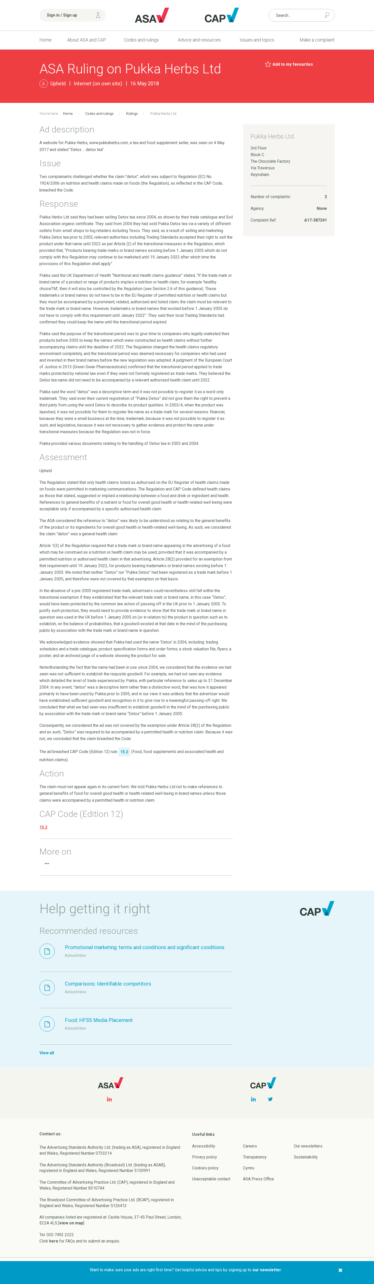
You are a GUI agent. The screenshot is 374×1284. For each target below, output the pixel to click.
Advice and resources (199, 40)
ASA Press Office (258, 1179)
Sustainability (306, 1157)
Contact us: (50, 1133)
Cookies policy (205, 1168)
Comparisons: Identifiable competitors (108, 984)
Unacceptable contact (211, 1179)
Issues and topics (257, 40)
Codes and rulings (141, 40)
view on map (71, 1223)
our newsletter (266, 1269)
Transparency (255, 1157)
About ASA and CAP (86, 40)
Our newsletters (308, 1146)
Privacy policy (204, 1157)
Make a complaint (317, 40)
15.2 (43, 827)
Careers (250, 1146)
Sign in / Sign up (62, 15)
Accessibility (203, 1146)
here (53, 1241)
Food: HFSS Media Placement (99, 1020)
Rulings (132, 114)
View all (46, 1052)
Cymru (248, 1168)
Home (45, 40)
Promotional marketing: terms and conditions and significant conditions (144, 947)
